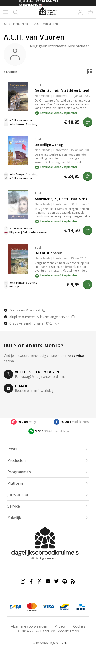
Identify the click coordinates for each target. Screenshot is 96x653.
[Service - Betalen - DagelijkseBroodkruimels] (15, 607)
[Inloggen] (80, 12)
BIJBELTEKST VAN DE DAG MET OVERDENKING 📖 (38, 3)
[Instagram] (23, 581)
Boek (38, 85)
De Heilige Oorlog (49, 144)
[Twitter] (56, 581)
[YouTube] (48, 581)
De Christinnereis (48, 253)
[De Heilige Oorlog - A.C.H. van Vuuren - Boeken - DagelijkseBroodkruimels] (18, 150)
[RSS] (73, 581)
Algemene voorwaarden (29, 626)
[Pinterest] (39, 581)
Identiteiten (20, 23)
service (78, 355)
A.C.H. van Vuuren (46, 23)
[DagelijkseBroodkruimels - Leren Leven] (5, 23)
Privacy (60, 626)
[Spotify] (64, 581)
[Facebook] (31, 581)
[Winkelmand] (90, 12)
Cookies (79, 626)
